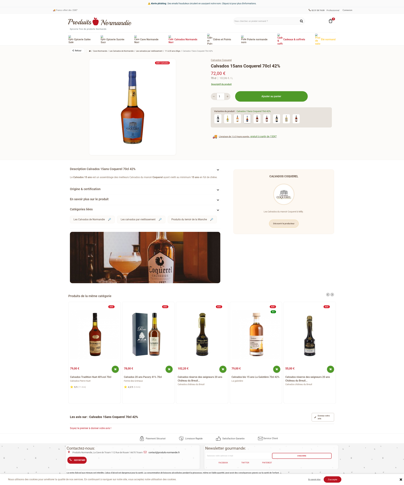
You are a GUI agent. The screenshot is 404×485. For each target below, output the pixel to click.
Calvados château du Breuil (191, 384)
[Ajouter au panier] (115, 369)
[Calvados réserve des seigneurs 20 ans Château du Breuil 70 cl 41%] (202, 334)
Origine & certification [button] (85, 189)
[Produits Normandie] (100, 21)
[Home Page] (90, 51)
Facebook (223, 463)
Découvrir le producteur (283, 223)
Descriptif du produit (221, 84)
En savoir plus (314, 479)
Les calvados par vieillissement (138, 219)
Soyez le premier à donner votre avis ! (90, 428)
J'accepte (332, 479)
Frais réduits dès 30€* (64, 10)
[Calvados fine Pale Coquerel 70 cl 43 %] (286, 118)
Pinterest (267, 463)
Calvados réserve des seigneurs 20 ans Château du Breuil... (200, 378)
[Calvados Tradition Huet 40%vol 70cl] (94, 334)
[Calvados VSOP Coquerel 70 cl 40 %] (237, 118)
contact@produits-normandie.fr (164, 452)
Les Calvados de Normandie (89, 219)
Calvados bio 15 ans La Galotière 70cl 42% (255, 376)
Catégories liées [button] (81, 209)
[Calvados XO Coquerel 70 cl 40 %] (276, 118)
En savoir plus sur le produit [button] (89, 199)
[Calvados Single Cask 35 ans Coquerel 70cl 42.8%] (296, 118)
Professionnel (333, 10)
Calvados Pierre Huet (80, 381)
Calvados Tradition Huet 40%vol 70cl (90, 376)
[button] (77, 50)
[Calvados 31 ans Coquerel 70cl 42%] (266, 118)
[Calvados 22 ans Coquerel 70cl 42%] (257, 118)
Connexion (347, 10)
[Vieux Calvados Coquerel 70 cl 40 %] (227, 118)
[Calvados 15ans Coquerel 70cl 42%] (247, 118)
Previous (328, 294)
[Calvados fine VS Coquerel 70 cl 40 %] (217, 118)
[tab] (145, 170)
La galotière (237, 381)
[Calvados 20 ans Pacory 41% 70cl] (148, 334)
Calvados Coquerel (221, 60)
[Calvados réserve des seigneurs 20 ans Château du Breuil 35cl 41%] (309, 334)
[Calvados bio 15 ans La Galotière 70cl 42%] (256, 334)
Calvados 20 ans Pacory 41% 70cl (143, 376)
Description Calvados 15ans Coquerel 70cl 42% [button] (103, 169)
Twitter (245, 463)
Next (332, 294)
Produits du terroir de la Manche (189, 219)
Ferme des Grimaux (133, 381)
